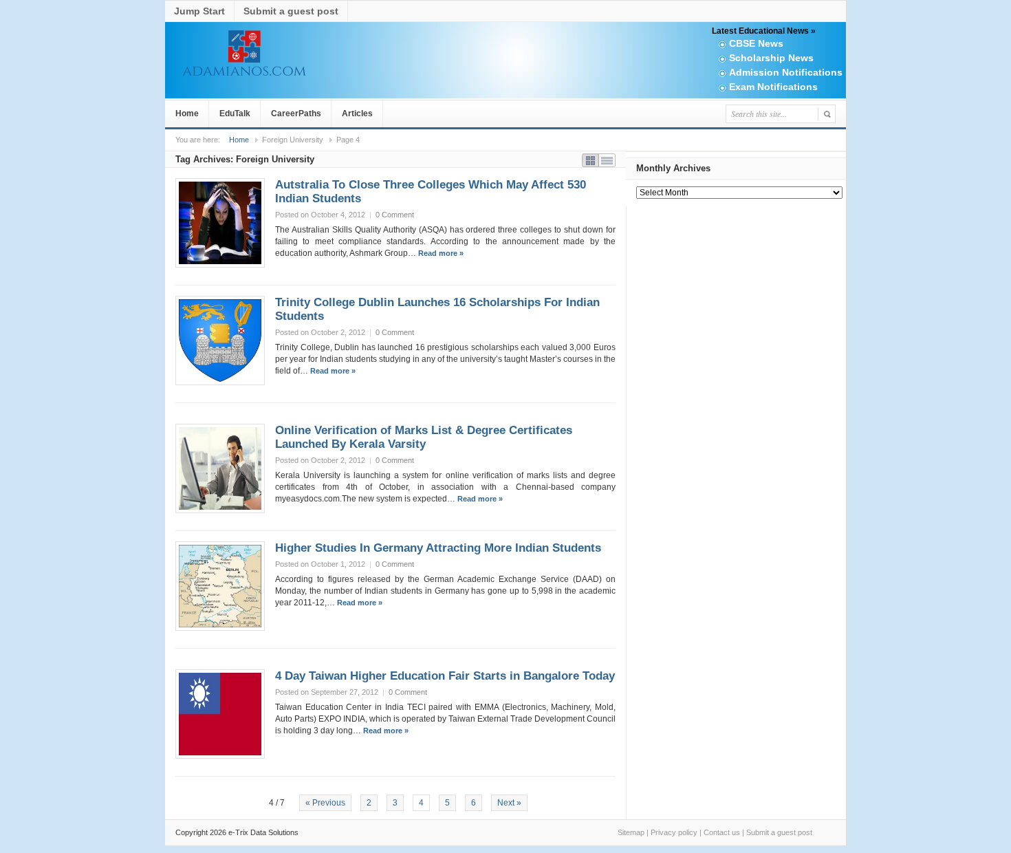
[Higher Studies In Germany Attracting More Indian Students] (220, 586)
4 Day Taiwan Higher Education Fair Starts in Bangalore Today (445, 675)
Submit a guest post (290, 11)
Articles (357, 113)
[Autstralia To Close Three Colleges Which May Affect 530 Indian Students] (220, 223)
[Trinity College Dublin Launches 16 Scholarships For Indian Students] (220, 340)
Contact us (722, 832)
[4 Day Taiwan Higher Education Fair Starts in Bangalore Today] (220, 714)
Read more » (441, 253)
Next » (509, 803)
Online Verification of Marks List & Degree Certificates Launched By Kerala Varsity (423, 437)
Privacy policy (674, 832)
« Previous (325, 803)
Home (187, 113)
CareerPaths (296, 113)
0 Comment (395, 214)
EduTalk (234, 113)
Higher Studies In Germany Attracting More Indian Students (438, 547)
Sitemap (631, 832)
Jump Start (199, 11)
